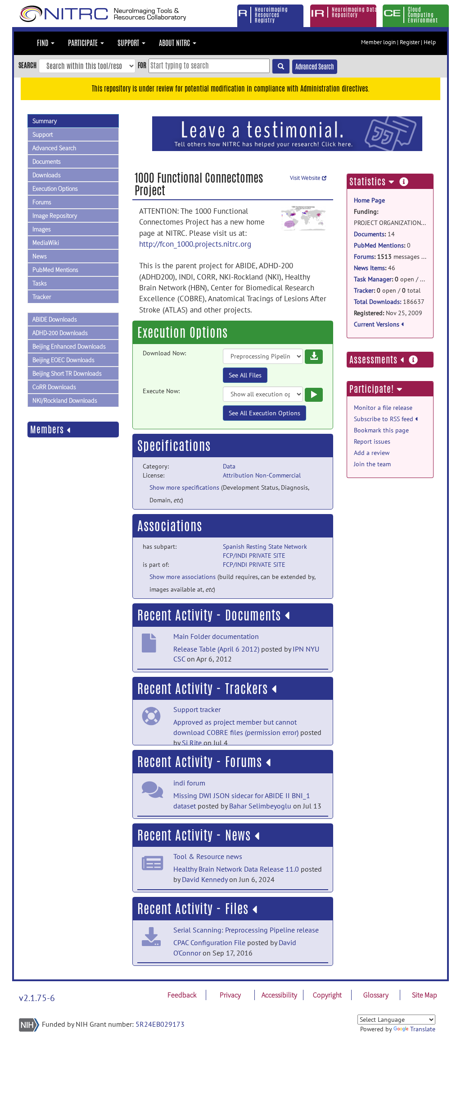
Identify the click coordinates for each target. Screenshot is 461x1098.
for (142, 65)
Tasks (39, 283)
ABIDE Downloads (54, 319)
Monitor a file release (383, 408)
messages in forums (390, 257)
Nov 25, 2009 (388, 313)
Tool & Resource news (207, 856)
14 (374, 234)
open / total (390, 279)
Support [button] (129, 43)
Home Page (369, 200)
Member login (378, 42)
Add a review (371, 453)
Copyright (327, 994)
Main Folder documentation (216, 636)
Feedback (181, 994)
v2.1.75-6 (37, 998)
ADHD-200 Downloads (60, 333)
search (27, 65)
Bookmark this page (381, 430)
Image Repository (54, 215)
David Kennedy (204, 879)
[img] (287, 615)
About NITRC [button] (175, 43)
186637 (389, 302)
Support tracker (197, 709)
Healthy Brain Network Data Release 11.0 (236, 868)
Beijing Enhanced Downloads (69, 346)
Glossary (376, 994)
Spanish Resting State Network (265, 546)
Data (229, 466)
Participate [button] (83, 43)
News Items (369, 268)
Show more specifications (184, 487)
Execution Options (55, 188)
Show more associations (182, 577)
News (39, 256)
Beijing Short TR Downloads (67, 373)
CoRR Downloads (54, 387)
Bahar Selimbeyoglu (260, 805)
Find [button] (43, 43)
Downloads (46, 175)
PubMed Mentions (55, 270)
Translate (422, 1029)
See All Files (245, 375)
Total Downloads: (377, 302)
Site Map (424, 994)
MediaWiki (45, 243)
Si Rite (192, 742)
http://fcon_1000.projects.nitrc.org (195, 244)
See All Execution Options (264, 413)
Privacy (230, 994)
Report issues (372, 441)
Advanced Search (314, 66)
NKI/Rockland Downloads (64, 400)
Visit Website (306, 178)
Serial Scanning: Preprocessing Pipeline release (246, 929)
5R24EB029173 (160, 1024)
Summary (44, 121)
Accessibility (279, 994)
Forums (41, 202)
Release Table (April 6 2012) (216, 648)
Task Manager (373, 279)
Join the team (372, 464)
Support (42, 134)
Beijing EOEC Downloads (63, 360)
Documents (46, 161)
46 (374, 268)
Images (41, 229)
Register (410, 42)
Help (430, 42)
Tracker (41, 297)
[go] (281, 66)
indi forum (189, 782)
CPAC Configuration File (209, 942)
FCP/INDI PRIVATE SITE (254, 555)
